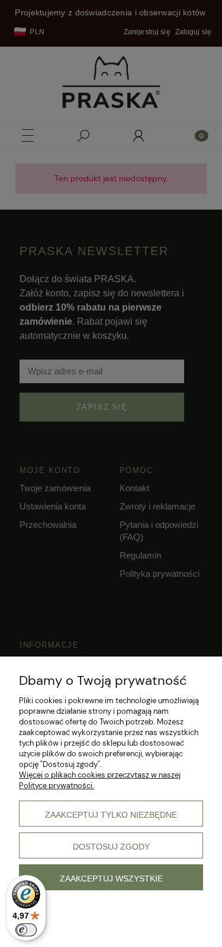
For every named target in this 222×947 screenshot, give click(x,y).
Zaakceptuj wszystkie (111, 878)
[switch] (26, 929)
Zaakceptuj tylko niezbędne (111, 814)
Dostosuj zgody (111, 846)
